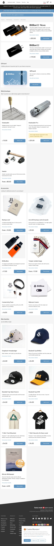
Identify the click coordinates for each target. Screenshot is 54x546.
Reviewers (3, 520)
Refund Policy (22, 518)
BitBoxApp (12, 525)
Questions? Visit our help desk (46, 510)
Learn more (38, 7)
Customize (42, 540)
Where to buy (4, 518)
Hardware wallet (11, 2)
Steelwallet (12, 529)
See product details (34, 35)
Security (24, 2)
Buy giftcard (35, 84)
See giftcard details (34, 78)
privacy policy (40, 536)
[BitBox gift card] (15, 77)
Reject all (34, 540)
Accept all (27, 540)
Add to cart (19, 140)
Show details (46, 38)
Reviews (18, 2)
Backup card (13, 527)
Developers (3, 523)
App (28, 2)
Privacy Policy (22, 520)
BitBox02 (12, 518)
